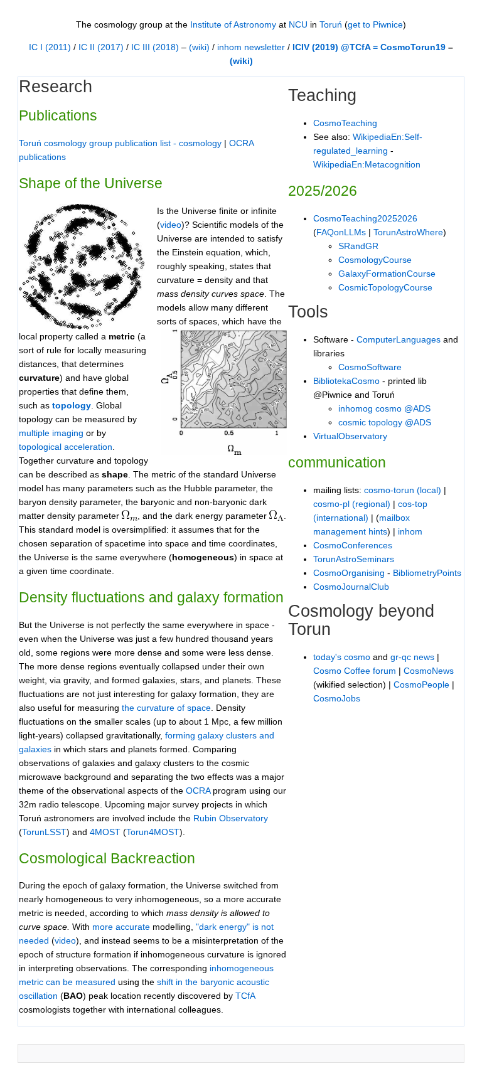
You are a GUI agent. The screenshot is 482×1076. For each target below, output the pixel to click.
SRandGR (358, 246)
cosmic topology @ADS (384, 422)
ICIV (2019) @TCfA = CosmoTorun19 (369, 47)
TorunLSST (44, 832)
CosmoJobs (336, 698)
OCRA (198, 791)
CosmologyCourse (375, 260)
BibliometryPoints (427, 573)
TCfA (245, 996)
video (65, 940)
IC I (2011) (50, 47)
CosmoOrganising (349, 573)
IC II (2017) (101, 47)
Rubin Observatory (230, 818)
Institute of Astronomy (233, 24)
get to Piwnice (375, 24)
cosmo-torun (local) (402, 490)
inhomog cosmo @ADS (384, 408)
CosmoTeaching (345, 123)
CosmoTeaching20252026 (365, 218)
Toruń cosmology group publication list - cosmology (120, 143)
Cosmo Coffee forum (354, 671)
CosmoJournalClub (351, 587)
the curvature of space (166, 708)
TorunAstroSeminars (353, 559)
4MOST (105, 832)
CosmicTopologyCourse (385, 287)
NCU (298, 24)
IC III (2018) (155, 47)
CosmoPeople (421, 684)
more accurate (121, 927)
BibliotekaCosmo (346, 381)
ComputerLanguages (398, 339)
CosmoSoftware (370, 367)
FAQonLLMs (341, 232)
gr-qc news (412, 657)
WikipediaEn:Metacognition (366, 164)
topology (71, 405)
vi (163, 225)
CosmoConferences (352, 545)
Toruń (330, 24)
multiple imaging (51, 433)
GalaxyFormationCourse (387, 274)
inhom (410, 531)
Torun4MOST (152, 832)
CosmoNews (429, 671)
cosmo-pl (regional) (351, 504)
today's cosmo (341, 657)
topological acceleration (65, 447)
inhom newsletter (251, 47)
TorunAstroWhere (408, 232)
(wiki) (199, 47)
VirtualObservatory (350, 436)
